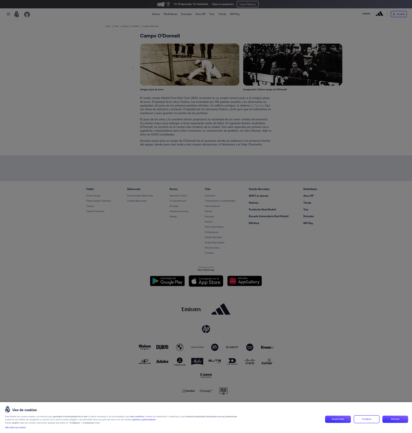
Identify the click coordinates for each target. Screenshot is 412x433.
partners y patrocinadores (144, 420)
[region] (206, 417)
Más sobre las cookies (15, 427)
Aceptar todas (338, 419)
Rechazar (395, 419)
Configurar (366, 419)
